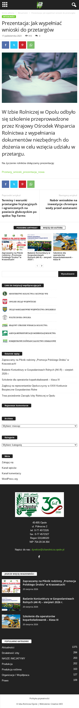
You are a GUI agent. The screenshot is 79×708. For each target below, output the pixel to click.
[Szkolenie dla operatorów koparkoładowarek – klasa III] (65, 242)
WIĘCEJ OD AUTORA (53, 227)
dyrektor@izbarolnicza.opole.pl (48, 549)
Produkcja (7, 664)
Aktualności (23, 13)
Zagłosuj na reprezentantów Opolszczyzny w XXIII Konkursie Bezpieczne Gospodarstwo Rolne (34, 387)
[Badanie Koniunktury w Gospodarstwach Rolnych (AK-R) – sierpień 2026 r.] (39, 242)
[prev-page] (37, 266)
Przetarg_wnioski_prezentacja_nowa (23, 171)
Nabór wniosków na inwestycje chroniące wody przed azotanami (61, 204)
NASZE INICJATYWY (13, 658)
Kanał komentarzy (11, 473)
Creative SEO (57, 703)
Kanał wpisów (9, 467)
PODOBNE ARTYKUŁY (27, 227)
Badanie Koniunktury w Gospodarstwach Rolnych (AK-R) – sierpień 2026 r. (39, 256)
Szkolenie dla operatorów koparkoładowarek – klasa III (63, 256)
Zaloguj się (7, 462)
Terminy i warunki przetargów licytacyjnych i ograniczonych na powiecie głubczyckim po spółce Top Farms (19, 207)
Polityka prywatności (39, 698)
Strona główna (8, 13)
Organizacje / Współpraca (15, 675)
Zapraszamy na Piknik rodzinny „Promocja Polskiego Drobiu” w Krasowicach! (12, 256)
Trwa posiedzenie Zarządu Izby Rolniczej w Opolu (28, 395)
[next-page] (42, 266)
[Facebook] (5, 45)
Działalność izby (10, 653)
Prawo (5, 680)
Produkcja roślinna (11, 669)
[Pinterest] (22, 45)
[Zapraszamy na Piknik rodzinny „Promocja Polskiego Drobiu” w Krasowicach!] (14, 242)
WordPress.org (10, 479)
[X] (14, 45)
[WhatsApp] (31, 45)
